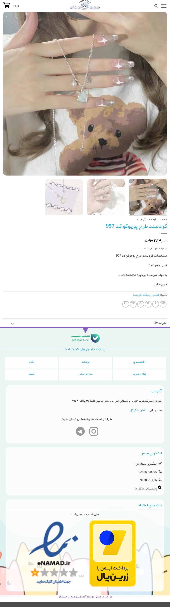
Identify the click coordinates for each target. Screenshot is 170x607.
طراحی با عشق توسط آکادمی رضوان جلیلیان (85, 596)
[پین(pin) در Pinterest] (133, 304)
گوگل (133, 410)
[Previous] (158, 93)
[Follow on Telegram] (80, 432)
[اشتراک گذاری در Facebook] (155, 304)
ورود (16, 5)
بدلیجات (153, 219)
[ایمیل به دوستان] (140, 304)
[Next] (8, 93)
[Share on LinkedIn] (125, 304)
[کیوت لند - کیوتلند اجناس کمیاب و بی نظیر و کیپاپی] (85, 5)
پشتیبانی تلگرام (146, 488)
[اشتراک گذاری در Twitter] (148, 304)
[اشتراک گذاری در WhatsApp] (163, 304)
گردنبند (141, 219)
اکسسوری (155, 294)
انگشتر (145, 294)
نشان (143, 410)
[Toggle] (12, 324)
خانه (164, 219)
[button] (164, 6)
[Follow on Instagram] (93, 432)
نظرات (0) (160, 322)
